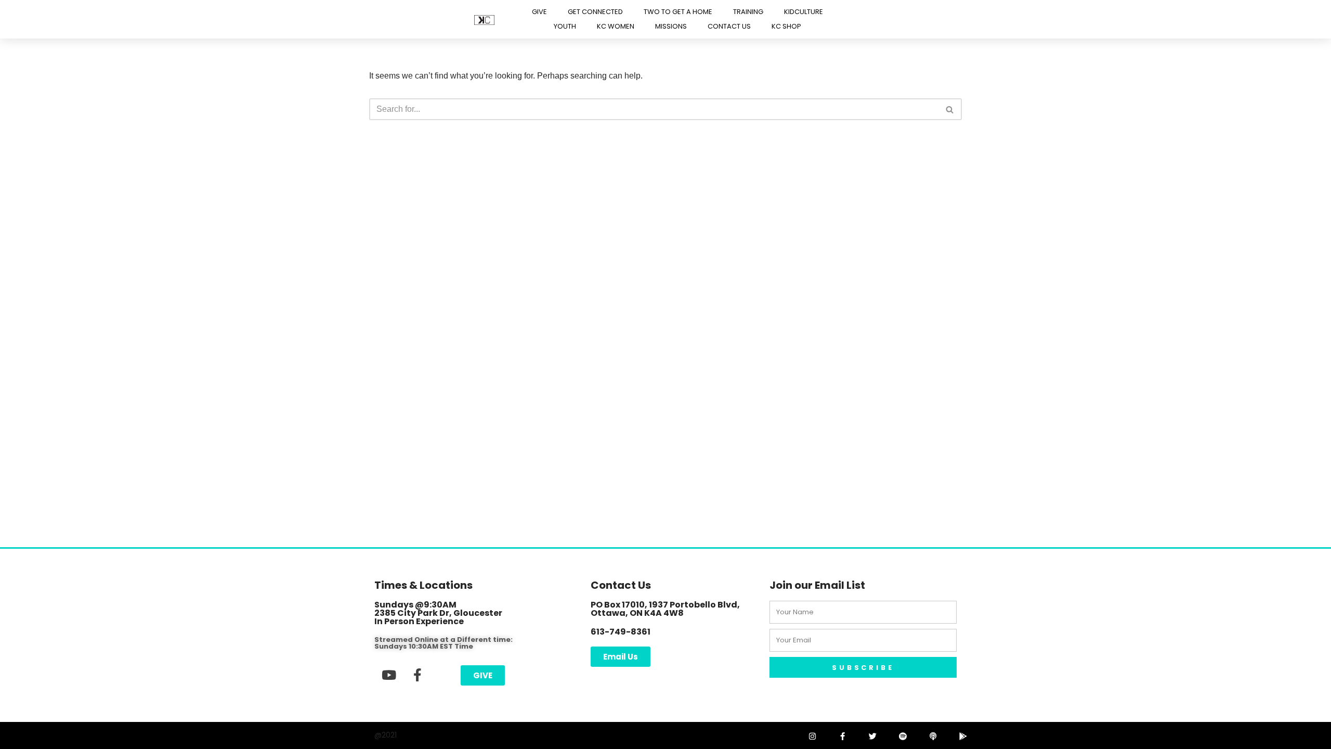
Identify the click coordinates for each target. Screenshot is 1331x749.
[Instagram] (812, 736)
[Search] (950, 109)
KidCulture (803, 12)
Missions (671, 26)
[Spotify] (902, 736)
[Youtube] (389, 675)
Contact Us (729, 26)
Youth (565, 26)
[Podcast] (933, 736)
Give (539, 12)
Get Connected (595, 12)
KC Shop (786, 26)
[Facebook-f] (417, 675)
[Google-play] (963, 736)
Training (748, 12)
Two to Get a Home (678, 12)
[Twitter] (872, 736)
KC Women (615, 26)
